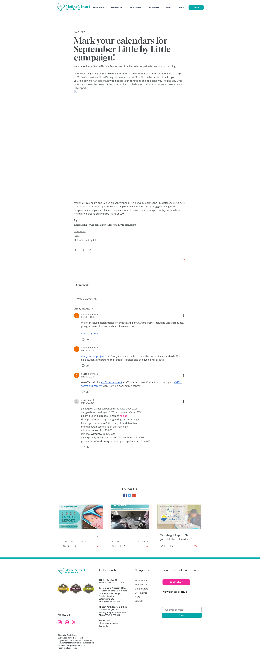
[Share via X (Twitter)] (82, 249)
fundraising (80, 224)
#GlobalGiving (97, 224)
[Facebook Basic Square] (125, 495)
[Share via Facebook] (75, 249)
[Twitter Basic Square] (129, 495)
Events (77, 235)
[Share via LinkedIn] (90, 249)
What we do (141, 580)
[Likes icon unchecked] (83, 339)
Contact (138, 600)
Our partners (141, 588)
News (137, 596)
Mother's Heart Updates (86, 240)
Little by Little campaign (121, 224)
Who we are (141, 584)
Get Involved (141, 592)
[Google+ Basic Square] (134, 495)
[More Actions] (183, 315)
